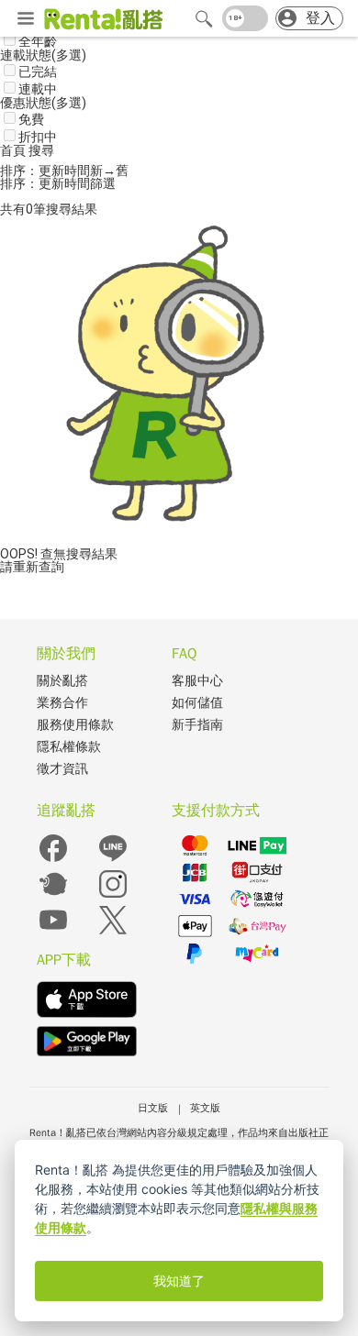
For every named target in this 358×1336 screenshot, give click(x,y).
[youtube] (53, 932)
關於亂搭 (62, 681)
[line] (112, 860)
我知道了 (179, 1281)
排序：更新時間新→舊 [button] (64, 170)
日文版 (153, 1107)
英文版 (205, 1107)
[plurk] (53, 896)
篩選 (103, 183)
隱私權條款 (69, 747)
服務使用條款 (75, 725)
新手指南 (197, 725)
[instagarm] (112, 896)
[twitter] (112, 932)
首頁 (14, 150)
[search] (204, 18)
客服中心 (197, 681)
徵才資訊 (62, 769)
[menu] (26, 19)
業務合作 (62, 703)
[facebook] (53, 860)
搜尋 (41, 150)
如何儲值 (197, 703)
